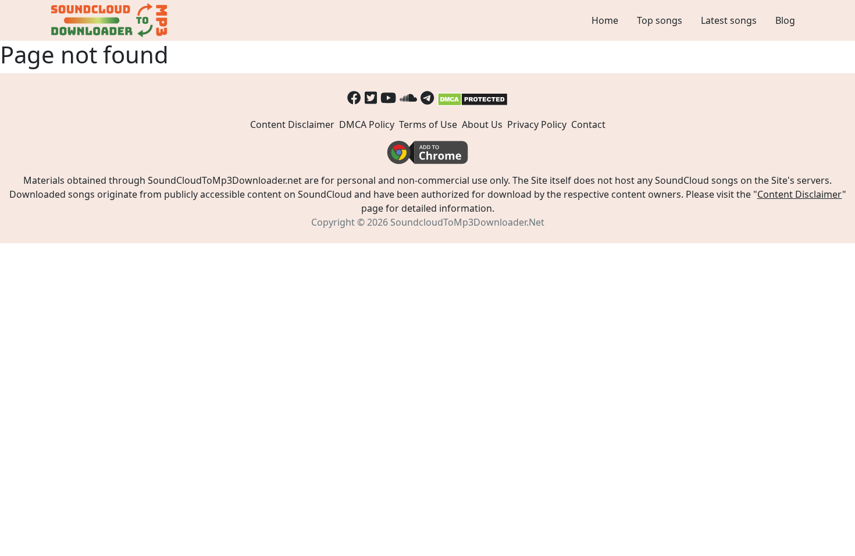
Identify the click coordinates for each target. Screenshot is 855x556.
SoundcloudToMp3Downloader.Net (467, 222)
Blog (785, 20)
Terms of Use (428, 124)
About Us (482, 124)
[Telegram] (427, 97)
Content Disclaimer (292, 124)
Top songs (659, 20)
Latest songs (729, 20)
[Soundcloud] (408, 97)
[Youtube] (388, 97)
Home (605, 20)
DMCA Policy (366, 124)
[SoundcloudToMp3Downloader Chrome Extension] (427, 151)
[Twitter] (371, 97)
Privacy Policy (537, 124)
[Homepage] (110, 20)
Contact (588, 124)
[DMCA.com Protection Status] (472, 97)
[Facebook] (354, 97)
